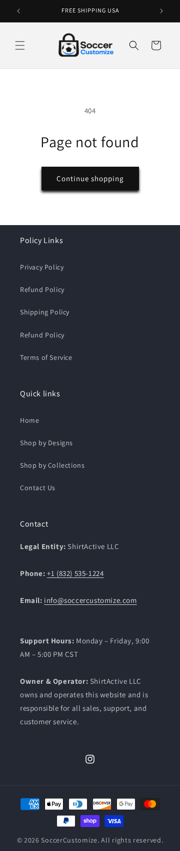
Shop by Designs (46, 442)
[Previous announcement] (19, 11)
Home (29, 420)
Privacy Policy (42, 267)
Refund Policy (42, 289)
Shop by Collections (52, 465)
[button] (20, 45)
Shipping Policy (45, 311)
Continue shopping (90, 178)
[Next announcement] (161, 11)
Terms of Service (46, 357)
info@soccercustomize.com (90, 600)
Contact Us (38, 487)
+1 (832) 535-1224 (75, 573)
